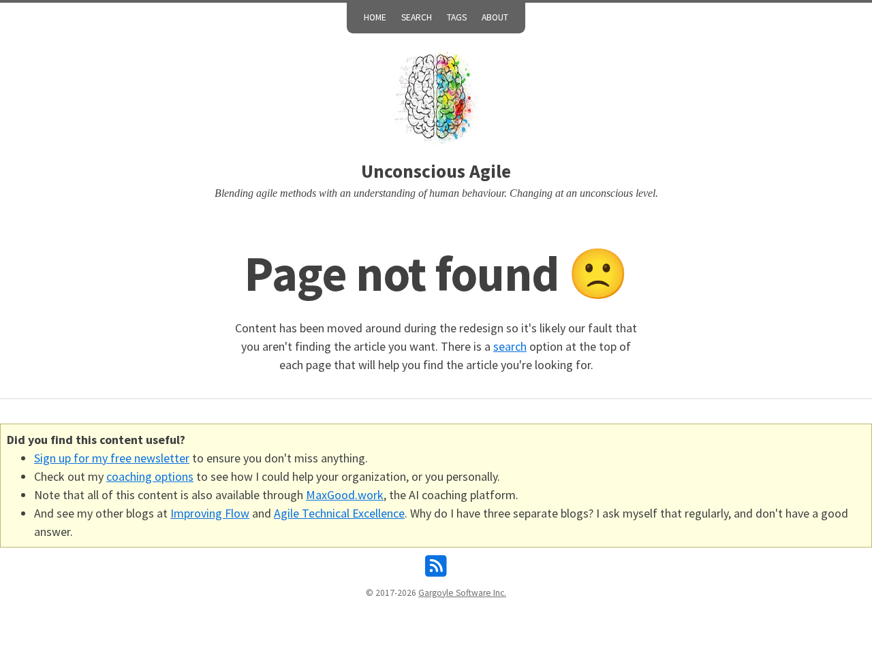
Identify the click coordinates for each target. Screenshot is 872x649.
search (510, 346)
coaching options (149, 476)
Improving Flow (209, 513)
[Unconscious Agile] (436, 97)
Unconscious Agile (436, 171)
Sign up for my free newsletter (111, 458)
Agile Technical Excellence (339, 513)
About (495, 17)
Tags (457, 17)
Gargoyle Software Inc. (462, 593)
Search (416, 17)
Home (375, 17)
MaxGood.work (345, 495)
